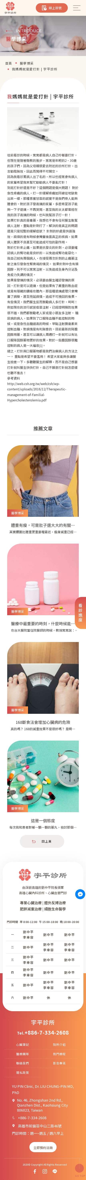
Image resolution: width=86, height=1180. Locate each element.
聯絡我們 (22, 1063)
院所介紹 (59, 1044)
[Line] (54, 1171)
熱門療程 (59, 1054)
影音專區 (59, 1063)
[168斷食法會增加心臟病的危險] (43, 689)
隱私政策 (22, 1072)
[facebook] (34, 1171)
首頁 (8, 63)
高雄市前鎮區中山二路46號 (40, 1125)
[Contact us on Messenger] (80, 894)
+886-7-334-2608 (47, 1032)
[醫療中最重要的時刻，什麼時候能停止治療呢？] (43, 591)
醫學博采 (27, 63)
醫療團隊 (22, 1054)
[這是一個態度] (43, 788)
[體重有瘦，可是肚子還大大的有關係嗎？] (43, 492)
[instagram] (44, 1171)
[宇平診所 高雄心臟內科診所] (10, 8)
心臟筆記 (22, 1044)
